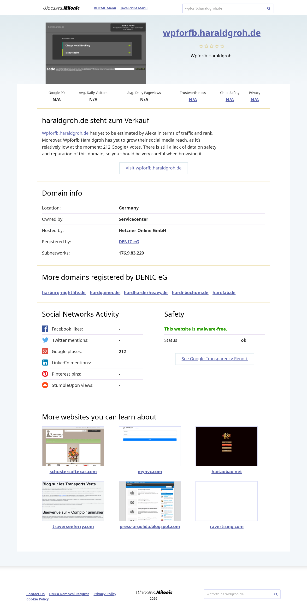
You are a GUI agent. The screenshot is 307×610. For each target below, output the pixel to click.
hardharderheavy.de (146, 292)
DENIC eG (129, 241)
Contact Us (35, 594)
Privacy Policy (105, 594)
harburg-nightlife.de (64, 292)
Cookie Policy (37, 599)
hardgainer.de (105, 292)
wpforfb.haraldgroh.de (212, 33)
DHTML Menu (105, 8)
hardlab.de (224, 292)
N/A (193, 99)
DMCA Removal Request (69, 594)
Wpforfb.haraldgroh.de (65, 133)
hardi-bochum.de (190, 292)
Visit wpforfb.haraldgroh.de (154, 168)
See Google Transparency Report (215, 358)
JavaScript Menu (134, 8)
